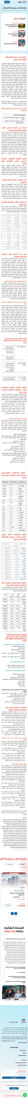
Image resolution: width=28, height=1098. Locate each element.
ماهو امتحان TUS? (21, 972)
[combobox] (21, 864)
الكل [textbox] (22, 863)
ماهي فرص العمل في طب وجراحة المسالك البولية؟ (15, 982)
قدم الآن (7, 2)
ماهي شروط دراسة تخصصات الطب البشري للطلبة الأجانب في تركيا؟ (15, 967)
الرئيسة (25, 10)
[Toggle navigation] (2, 2)
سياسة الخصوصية (22, 1065)
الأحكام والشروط (22, 1055)
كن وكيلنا (24, 1060)
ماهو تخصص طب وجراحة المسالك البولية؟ (15, 938)
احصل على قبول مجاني (20, 1062)
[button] (15, 913)
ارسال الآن (14, 1077)
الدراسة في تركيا (18, 10)
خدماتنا (24, 1052)
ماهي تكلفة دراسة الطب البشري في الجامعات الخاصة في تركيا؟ (16, 977)
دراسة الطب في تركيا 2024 (7, 10)
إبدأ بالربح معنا (23, 1050)
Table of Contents (19, 115)
